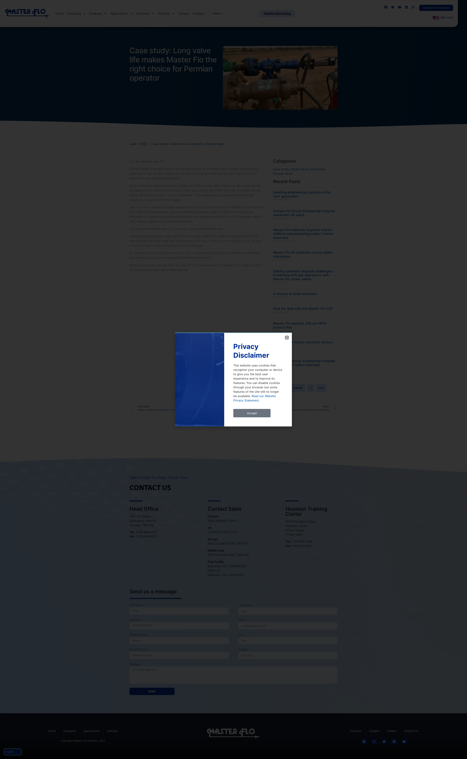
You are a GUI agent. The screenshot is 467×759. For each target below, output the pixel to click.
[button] (286, 337)
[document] (233, 379)
